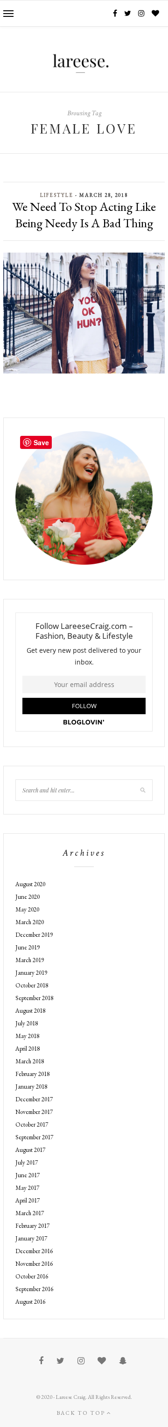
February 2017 (32, 1226)
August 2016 (30, 1302)
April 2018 (27, 1049)
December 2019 (34, 935)
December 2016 (34, 1251)
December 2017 (34, 1099)
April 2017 (27, 1200)
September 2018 (34, 998)
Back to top (81, 1413)
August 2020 (30, 884)
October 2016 (31, 1276)
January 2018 (31, 1087)
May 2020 (27, 909)
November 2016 (34, 1264)
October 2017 (31, 1124)
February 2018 (32, 1074)
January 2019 (31, 973)
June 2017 (27, 1175)
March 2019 (29, 960)
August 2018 (30, 1011)
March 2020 (29, 922)
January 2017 (31, 1238)
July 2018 (26, 1023)
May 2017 (27, 1188)
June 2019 (27, 947)
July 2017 (26, 1162)
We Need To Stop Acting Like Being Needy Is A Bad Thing (84, 214)
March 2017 (29, 1213)
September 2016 (34, 1289)
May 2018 (27, 1036)
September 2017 (34, 1137)
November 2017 (34, 1112)
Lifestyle (56, 195)
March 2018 (29, 1061)
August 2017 (30, 1150)
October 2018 (31, 985)
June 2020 (27, 897)
